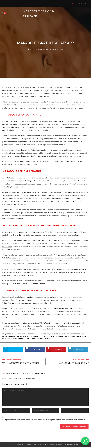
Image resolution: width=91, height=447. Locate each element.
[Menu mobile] (90, 13)
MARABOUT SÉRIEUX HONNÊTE (13, 339)
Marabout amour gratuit (21, 334)
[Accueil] (29, 49)
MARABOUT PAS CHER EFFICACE (21, 379)
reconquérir (7, 246)
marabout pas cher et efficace (43, 336)
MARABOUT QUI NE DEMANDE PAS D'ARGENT (71, 336)
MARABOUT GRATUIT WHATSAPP (50, 49)
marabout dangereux (40, 334)
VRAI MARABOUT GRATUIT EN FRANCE (38, 339)
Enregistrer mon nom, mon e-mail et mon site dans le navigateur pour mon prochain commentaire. (43, 420)
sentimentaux (77, 105)
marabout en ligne (57, 334)
